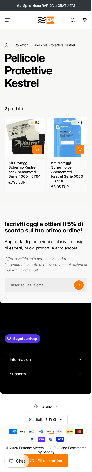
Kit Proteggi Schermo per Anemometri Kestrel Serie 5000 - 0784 (67, 172)
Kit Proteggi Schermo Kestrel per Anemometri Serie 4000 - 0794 (24, 170)
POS (64, 453)
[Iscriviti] (79, 285)
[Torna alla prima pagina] (6, 45)
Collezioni (21, 45)
